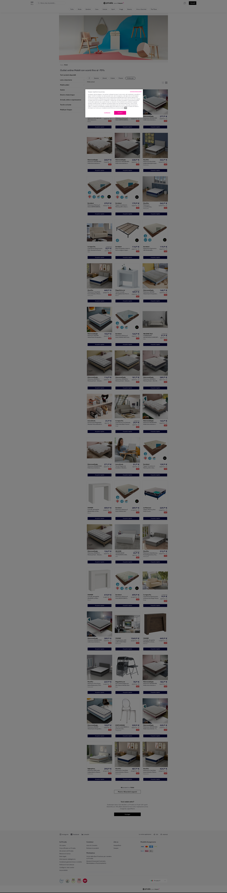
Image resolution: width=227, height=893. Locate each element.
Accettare (120, 112)
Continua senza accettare (136, 91)
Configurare (107, 112)
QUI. (126, 108)
